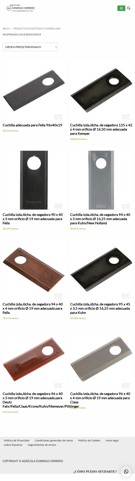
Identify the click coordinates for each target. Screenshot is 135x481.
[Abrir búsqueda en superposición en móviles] (129, 8)
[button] (126, 471)
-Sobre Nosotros (12, 444)
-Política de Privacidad (16, 440)
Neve (42, 477)
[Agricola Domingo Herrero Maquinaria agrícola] (20, 8)
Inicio (6, 28)
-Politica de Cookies (89, 440)
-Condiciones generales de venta (53, 440)
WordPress (87, 477)
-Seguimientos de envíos (41, 444)
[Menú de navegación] (121, 8)
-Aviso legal (112, 440)
